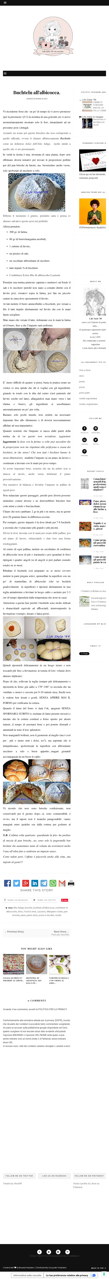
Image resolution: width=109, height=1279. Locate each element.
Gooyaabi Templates (58, 1267)
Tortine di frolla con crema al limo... (59, 980)
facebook (84, 433)
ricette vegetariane (88, 404)
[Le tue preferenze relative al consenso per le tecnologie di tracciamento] (104, 1274)
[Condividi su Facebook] (7, 885)
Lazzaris (41, 911)
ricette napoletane (88, 398)
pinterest (84, 455)
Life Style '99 (89, 99)
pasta (82, 381)
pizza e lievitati (46, 915)
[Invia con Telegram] (43, 885)
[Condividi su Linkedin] (34, 885)
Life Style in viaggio (92, 117)
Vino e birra (84, 370)
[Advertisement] (37, 1145)
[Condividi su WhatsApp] (53, 885)
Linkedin (84, 444)
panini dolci (32, 915)
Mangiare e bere (55, 911)
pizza (82, 387)
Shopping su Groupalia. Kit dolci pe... (34, 980)
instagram (96, 433)
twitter (95, 444)
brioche (28, 907)
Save (66, 900)
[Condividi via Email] (62, 885)
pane (23, 915)
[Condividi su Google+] (25, 885)
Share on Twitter (46, 900)
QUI (24, 117)
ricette (58, 915)
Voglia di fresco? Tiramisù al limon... (13, 979)
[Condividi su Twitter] (16, 885)
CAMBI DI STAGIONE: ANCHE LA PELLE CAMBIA (100, 106)
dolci (20, 911)
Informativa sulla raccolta (27, 1275)
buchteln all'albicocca (43, 907)
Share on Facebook (18, 900)
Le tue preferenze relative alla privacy (67, 1275)
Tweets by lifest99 (12, 1183)
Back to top (97, 1268)
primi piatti (84, 393)
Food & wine (30, 911)
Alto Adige (18, 907)
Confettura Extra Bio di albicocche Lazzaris (34, 275)
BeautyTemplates (26, 1267)
